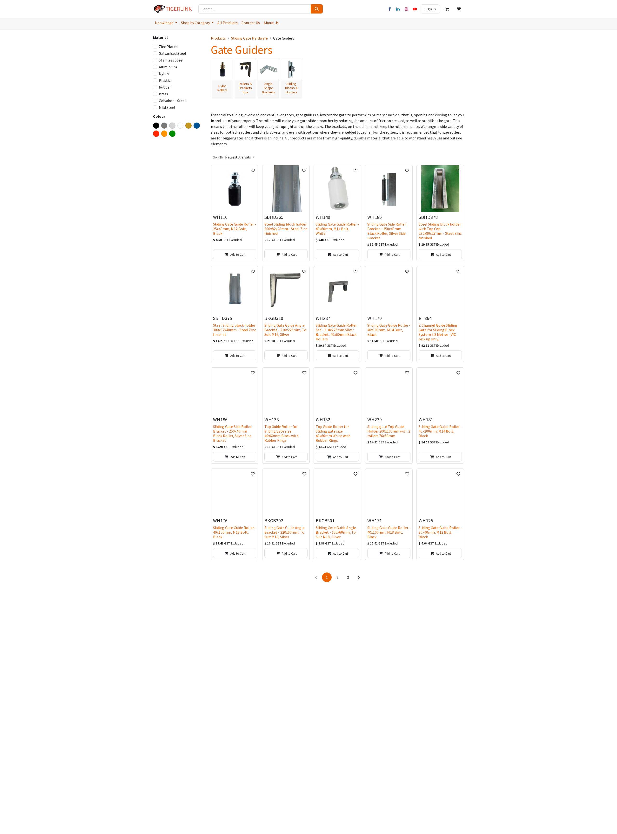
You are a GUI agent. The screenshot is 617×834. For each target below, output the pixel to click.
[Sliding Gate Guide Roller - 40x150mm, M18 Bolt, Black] (234, 492)
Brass (163, 93)
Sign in (430, 9)
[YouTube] (415, 9)
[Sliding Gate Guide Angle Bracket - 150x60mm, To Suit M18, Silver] (337, 492)
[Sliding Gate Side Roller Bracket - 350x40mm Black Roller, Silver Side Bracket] (388, 188)
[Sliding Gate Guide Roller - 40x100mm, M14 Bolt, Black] (388, 289)
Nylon (164, 73)
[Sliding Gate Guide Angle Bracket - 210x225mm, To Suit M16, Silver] (285, 289)
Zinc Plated (168, 46)
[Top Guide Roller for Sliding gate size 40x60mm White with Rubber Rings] (337, 391)
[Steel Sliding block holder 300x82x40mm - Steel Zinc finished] (234, 289)
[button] (234, 157)
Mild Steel (167, 107)
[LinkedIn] (398, 9)
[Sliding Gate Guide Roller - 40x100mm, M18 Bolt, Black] (388, 492)
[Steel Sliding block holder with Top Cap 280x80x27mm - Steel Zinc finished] (440, 188)
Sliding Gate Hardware (249, 38)
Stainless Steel (171, 60)
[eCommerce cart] (447, 9)
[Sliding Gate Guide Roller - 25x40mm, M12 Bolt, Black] (234, 188)
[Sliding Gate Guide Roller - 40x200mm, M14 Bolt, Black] (440, 391)
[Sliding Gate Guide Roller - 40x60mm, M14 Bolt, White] (337, 188)
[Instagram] (406, 9)
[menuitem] (166, 23)
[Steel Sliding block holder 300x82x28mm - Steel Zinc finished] (285, 188)
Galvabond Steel (172, 100)
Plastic (164, 80)
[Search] (317, 9)
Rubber (165, 87)
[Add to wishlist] (253, 170)
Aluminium (168, 66)
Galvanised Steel (172, 53)
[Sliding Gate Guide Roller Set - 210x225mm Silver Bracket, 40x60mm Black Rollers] (337, 289)
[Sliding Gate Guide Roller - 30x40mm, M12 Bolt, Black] (440, 492)
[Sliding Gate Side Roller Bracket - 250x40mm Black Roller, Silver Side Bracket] (234, 391)
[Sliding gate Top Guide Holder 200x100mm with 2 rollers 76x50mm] (388, 391)
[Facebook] (389, 9)
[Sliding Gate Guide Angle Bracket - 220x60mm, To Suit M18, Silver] (285, 492)
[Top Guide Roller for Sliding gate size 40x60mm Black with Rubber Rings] (285, 391)
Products (218, 38)
